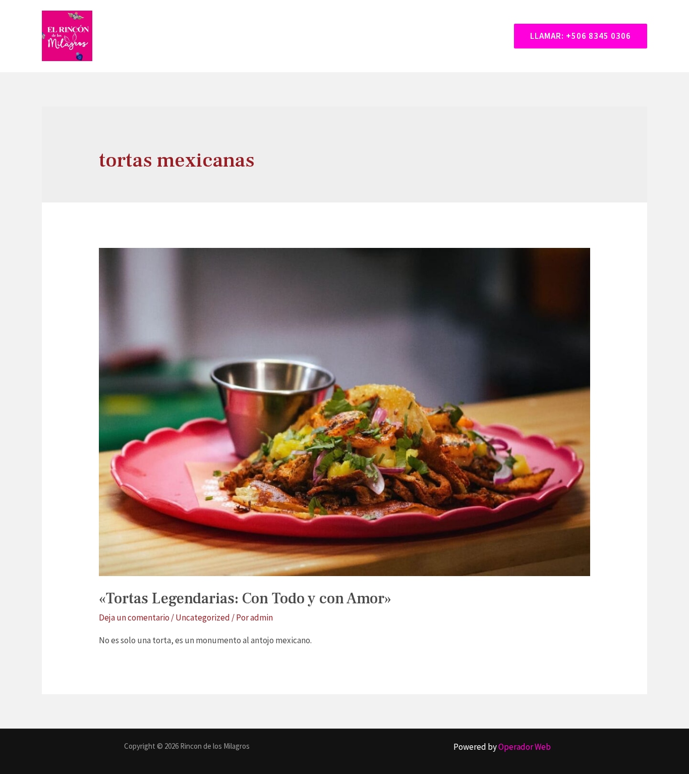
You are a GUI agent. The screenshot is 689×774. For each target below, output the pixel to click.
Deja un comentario (134, 617)
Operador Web (524, 746)
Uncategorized (203, 617)
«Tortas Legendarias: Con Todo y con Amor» (245, 598)
